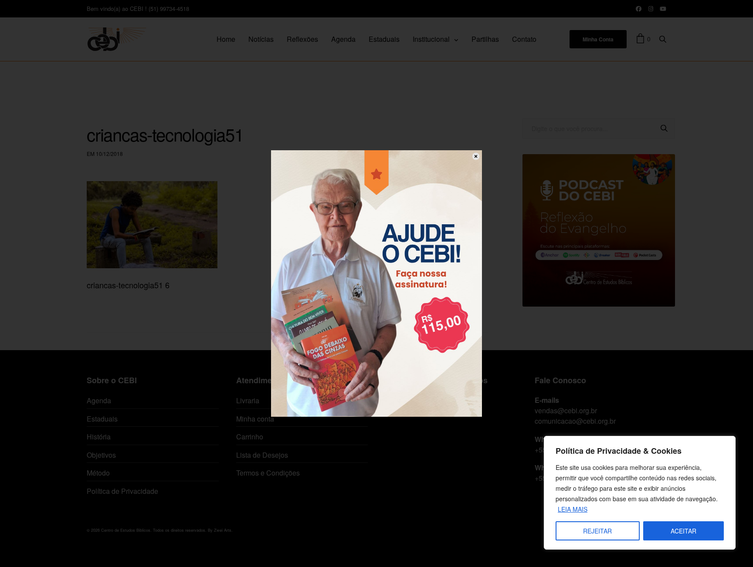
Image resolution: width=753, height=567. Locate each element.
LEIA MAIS (572, 509)
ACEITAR (683, 530)
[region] (640, 493)
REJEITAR (597, 530)
